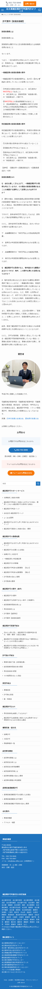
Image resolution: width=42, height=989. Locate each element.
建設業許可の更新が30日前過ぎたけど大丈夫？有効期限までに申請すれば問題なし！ (21, 647)
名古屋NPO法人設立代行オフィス (13, 950)
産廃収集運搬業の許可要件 (13, 799)
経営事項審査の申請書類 (12, 780)
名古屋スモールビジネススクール (13, 972)
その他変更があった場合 (12, 676)
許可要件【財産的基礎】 (12, 618)
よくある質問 (8, 518)
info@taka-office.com (15, 861)
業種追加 (7, 690)
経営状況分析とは (10, 762)
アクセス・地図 (9, 822)
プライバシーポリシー (32, 980)
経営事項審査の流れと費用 (13, 776)
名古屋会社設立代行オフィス (12, 945)
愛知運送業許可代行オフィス (12, 957)
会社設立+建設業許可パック (14, 513)
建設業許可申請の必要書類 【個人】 (17, 572)
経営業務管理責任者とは (12, 604)
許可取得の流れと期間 (12, 577)
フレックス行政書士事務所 (11, 970)
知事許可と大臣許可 (11, 554)
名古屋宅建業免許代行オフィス (13, 965)
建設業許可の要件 (10, 595)
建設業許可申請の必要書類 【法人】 (17, 568)
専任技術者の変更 (10, 671)
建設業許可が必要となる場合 (14, 550)
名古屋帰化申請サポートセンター (13, 943)
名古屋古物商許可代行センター (13, 960)
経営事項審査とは (10, 758)
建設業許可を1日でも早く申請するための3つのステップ (21, 523)
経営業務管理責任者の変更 (13, 667)
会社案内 (10, 980)
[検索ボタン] (39, 10)
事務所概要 (8, 818)
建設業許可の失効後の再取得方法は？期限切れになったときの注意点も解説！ (21, 640)
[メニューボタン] (2, 10)
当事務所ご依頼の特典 (12, 498)
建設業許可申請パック (12, 509)
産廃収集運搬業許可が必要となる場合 (17, 794)
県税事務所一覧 (9, 743)
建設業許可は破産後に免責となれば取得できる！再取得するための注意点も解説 (21, 719)
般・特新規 (8, 699)
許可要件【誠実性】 (11, 613)
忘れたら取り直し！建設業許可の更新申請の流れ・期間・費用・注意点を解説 (20, 633)
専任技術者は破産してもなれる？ (15, 713)
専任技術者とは (9, 609)
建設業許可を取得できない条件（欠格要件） (19, 600)
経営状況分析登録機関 (12, 767)
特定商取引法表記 (20, 980)
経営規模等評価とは (11, 771)
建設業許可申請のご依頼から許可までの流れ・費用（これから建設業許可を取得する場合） (21, 503)
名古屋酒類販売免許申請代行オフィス (15, 962)
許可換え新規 (8, 694)
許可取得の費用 (9, 581)
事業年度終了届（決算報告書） (15, 662)
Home (5, 980)
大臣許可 (7, 739)
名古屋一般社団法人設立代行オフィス (15, 948)
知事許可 (7, 734)
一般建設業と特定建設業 (12, 559)
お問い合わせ (29, 4)
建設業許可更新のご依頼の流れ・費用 (17, 529)
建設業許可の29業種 (11, 563)
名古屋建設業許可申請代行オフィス (21, 10)
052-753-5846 (14, 3)
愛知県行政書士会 (32, 418)
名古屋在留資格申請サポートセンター (15, 967)
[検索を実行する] (38, 484)
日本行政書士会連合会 (15, 418)
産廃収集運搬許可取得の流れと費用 (16, 804)
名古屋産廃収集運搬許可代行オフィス (15, 955)
